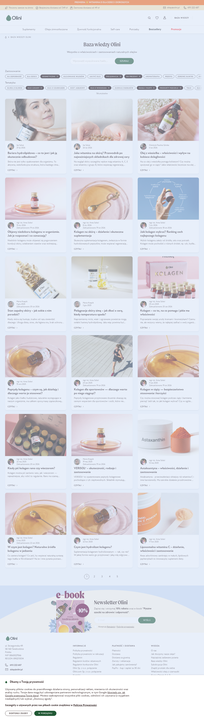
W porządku (45, 713)
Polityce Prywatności (85, 705)
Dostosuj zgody (18, 713)
